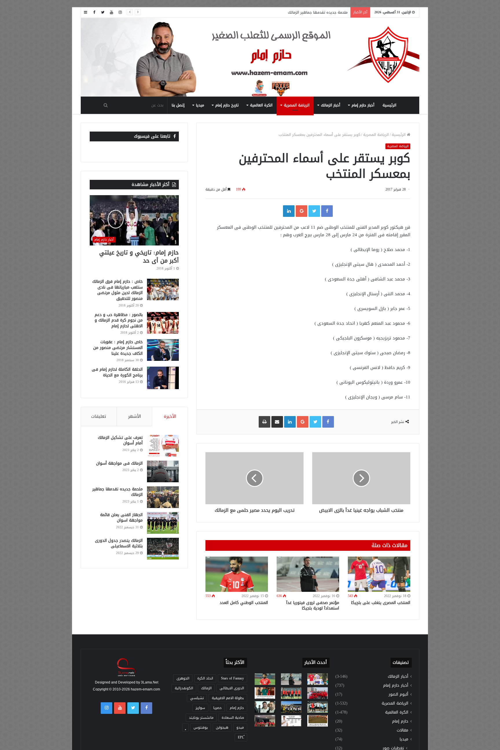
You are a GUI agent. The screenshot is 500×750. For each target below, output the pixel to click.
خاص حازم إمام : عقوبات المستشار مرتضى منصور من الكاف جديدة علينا (118, 347)
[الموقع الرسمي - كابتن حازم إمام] (250, 57)
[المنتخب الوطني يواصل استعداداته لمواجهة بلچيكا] (317, 707)
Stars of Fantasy (232, 678)
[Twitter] (102, 12)
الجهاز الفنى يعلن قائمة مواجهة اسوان (121, 517)
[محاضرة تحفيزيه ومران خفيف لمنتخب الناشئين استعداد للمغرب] (291, 707)
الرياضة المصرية (297, 105)
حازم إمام (400, 721)
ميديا (200, 105)
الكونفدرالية (184, 688)
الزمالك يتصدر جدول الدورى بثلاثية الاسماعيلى (119, 543)
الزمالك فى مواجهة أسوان (119, 463)
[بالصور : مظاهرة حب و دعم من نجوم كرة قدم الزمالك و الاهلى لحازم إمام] (163, 323)
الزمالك (206, 688)
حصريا (217, 708)
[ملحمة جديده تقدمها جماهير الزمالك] (163, 497)
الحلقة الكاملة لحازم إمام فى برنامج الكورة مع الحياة (117, 372)
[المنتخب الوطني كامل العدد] (236, 574)
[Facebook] (94, 12)
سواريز (200, 708)
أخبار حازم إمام (363, 105)
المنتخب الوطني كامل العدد (244, 603)
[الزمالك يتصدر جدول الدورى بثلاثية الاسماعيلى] (163, 548)
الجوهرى (183, 678)
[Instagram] (120, 12)
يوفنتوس (201, 727)
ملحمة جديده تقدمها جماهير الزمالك (318, 12)
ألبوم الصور (398, 694)
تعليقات (98, 416)
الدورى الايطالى (232, 688)
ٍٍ (185, 727)
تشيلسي (197, 698)
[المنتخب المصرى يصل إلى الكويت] (265, 707)
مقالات (402, 730)
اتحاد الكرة (205, 678)
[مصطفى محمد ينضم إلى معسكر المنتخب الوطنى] (265, 693)
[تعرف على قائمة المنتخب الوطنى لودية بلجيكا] (291, 721)
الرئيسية (389, 105)
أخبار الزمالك (330, 105)
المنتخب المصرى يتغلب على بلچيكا (380, 603)
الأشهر (134, 416)
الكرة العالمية (261, 105)
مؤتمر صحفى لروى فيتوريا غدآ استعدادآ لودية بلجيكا (312, 605)
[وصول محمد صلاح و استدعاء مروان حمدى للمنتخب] (291, 693)
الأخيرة (170, 416)
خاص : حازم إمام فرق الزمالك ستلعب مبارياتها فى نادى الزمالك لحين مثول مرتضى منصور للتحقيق (117, 290)
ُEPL (241, 737)
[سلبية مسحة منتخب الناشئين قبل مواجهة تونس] (265, 721)
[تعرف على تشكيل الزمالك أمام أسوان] (163, 446)
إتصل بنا (178, 105)
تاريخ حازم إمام (227, 105)
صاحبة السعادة (233, 717)
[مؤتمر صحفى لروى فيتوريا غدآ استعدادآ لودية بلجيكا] (308, 574)
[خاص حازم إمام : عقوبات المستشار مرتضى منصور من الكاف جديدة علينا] (163, 350)
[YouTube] (111, 12)
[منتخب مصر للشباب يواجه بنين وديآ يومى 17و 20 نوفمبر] (317, 721)
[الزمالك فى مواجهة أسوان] (163, 471)
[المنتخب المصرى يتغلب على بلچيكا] (379, 574)
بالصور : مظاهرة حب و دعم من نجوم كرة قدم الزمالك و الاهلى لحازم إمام (119, 320)
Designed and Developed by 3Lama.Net (126, 682)
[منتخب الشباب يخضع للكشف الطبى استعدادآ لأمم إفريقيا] (317, 693)
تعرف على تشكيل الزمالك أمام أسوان (120, 440)
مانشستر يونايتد (201, 717)
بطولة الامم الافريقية (228, 698)
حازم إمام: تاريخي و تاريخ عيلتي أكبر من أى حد (139, 256)
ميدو (240, 727)
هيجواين (222, 727)
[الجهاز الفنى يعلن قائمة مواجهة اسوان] (163, 523)
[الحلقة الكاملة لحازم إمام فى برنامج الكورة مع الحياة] (163, 378)
